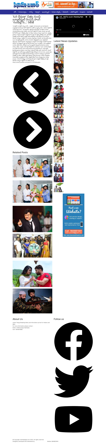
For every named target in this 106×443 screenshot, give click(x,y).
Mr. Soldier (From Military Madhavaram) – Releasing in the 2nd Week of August (78, 94)
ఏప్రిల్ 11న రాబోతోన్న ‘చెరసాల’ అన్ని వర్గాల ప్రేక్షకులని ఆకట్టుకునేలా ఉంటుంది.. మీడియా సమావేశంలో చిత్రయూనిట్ (78, 155)
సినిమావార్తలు (22, 12)
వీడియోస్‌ (65, 12)
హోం (15, 12)
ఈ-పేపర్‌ (89, 12)
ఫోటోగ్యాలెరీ (74, 12)
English (82, 12)
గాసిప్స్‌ (31, 12)
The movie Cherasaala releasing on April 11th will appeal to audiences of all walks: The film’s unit (79, 145)
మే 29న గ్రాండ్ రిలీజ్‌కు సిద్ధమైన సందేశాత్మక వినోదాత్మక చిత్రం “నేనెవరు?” (31, 233)
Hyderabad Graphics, (41, 441)
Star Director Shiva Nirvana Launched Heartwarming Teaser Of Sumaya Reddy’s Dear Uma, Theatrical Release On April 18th (78, 164)
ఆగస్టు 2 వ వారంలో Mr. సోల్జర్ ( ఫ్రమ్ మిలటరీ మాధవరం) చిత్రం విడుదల (31, 288)
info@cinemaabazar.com (40, 326)
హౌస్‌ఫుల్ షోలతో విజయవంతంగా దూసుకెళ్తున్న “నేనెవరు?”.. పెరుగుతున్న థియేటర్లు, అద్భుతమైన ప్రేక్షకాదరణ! (77, 56)
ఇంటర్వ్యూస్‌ (45, 12)
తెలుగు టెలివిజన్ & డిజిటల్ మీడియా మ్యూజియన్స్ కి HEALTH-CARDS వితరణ (78, 114)
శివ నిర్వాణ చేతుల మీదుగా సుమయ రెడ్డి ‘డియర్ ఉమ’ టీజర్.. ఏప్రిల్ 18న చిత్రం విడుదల (79, 173)
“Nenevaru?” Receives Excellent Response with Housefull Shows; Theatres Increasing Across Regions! (30, 178)
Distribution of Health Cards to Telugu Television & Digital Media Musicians (77, 104)
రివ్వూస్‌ (37, 12)
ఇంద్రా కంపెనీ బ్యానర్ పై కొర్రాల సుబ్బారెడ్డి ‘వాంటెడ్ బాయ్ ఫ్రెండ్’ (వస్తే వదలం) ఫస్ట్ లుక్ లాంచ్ (77, 74)
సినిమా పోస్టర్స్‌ (56, 12)
